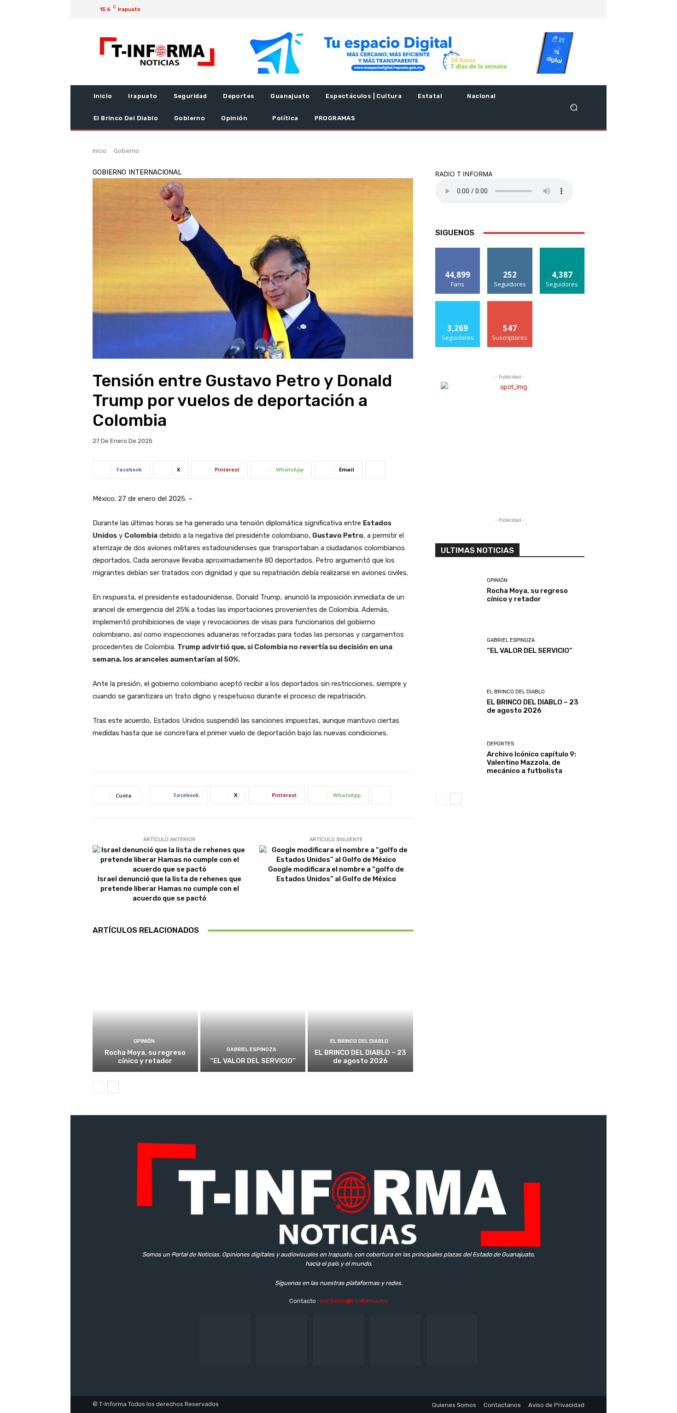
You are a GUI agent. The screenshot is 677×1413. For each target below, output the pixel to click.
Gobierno (126, 151)
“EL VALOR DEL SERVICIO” (253, 1061)
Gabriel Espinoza (251, 1049)
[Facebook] (521, 9)
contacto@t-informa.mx (354, 1300)
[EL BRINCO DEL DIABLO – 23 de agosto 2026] (360, 1008)
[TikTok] (338, 1339)
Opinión (144, 1041)
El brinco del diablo (359, 1041)
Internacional (155, 172)
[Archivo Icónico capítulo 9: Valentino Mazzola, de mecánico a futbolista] (457, 759)
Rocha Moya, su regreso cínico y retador (145, 1056)
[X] (551, 9)
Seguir (510, 251)
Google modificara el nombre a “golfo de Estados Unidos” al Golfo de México (336, 874)
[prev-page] (98, 1087)
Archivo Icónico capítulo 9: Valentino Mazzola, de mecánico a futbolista (531, 762)
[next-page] (113, 1087)
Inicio (99, 151)
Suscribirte (510, 304)
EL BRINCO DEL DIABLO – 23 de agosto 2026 (360, 1056)
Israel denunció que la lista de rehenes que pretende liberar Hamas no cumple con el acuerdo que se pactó (169, 888)
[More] (375, 469)
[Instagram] (536, 9)
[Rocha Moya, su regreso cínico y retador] (145, 1008)
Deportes (500, 743)
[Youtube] (566, 9)
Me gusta (458, 251)
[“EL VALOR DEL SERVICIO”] (253, 1008)
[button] (573, 107)
